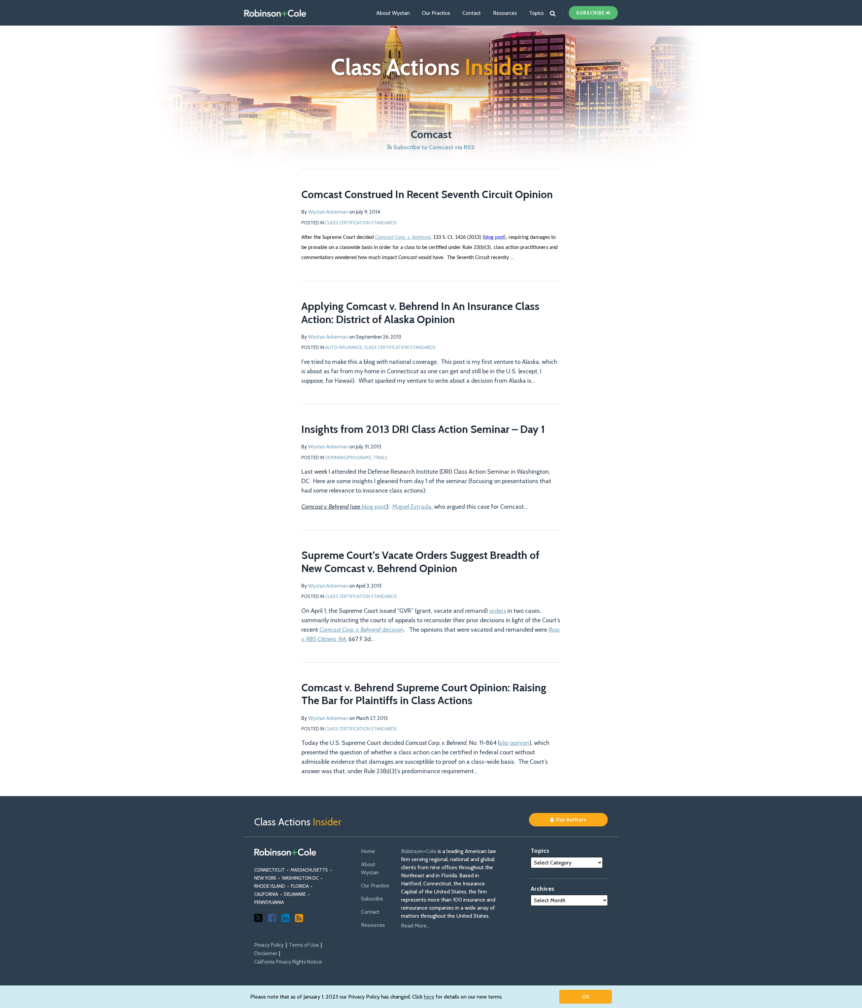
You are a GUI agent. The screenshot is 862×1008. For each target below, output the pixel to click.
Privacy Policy (269, 945)
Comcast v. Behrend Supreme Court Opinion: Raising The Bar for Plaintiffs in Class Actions (423, 694)
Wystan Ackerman (328, 212)
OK (585, 997)
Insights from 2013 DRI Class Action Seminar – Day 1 (423, 429)
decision (362, 629)
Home (368, 851)
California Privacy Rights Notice (288, 962)
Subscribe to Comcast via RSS (433, 147)
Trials (380, 457)
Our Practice (436, 13)
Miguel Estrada (411, 506)
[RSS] (299, 918)
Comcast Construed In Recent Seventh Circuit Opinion (427, 194)
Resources (505, 13)
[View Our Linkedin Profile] (285, 918)
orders (497, 611)
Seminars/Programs (348, 457)
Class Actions (431, 67)
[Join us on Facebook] (272, 918)
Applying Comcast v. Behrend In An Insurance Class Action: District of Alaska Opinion (420, 312)
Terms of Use (304, 945)
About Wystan (393, 13)
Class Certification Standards (361, 222)
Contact (471, 13)
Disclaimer (265, 953)
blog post (374, 506)
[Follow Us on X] (258, 918)
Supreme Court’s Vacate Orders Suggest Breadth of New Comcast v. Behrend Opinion (420, 561)
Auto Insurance (343, 347)
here (429, 997)
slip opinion (514, 743)
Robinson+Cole (418, 851)
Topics (536, 13)
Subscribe (372, 898)
